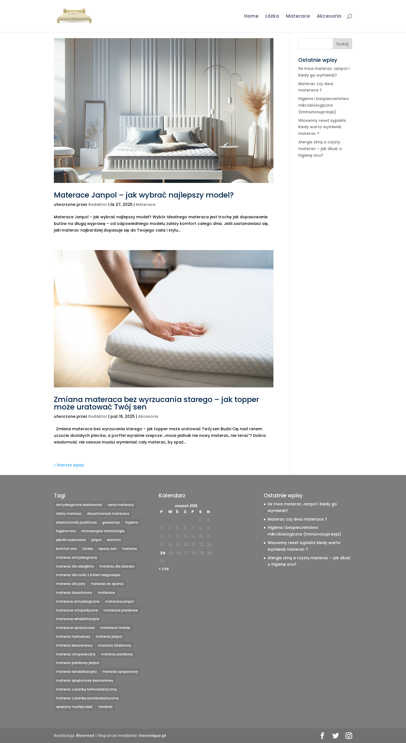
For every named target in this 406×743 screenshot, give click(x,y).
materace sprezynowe (75, 627)
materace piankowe (121, 610)
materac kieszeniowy (74, 645)
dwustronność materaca (108, 513)
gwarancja (111, 522)
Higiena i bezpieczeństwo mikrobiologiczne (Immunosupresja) (323, 105)
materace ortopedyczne (77, 610)
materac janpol (109, 636)
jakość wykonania (71, 539)
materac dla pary (70, 583)
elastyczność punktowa (76, 522)
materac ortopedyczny (76, 654)
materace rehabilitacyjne (77, 618)
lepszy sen (108, 548)
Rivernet (85, 735)
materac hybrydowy (73, 636)
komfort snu (66, 548)
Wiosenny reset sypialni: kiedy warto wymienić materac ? (322, 127)
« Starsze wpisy (69, 465)
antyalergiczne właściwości (79, 504)
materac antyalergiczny (76, 557)
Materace (298, 16)
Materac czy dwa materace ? (297, 519)
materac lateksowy (114, 645)
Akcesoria (329, 16)
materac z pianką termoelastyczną (86, 689)
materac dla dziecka (116, 566)
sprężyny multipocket (74, 706)
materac (129, 548)
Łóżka (272, 16)
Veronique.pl (152, 735)
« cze (164, 568)
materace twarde (115, 627)
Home (251, 16)
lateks (88, 548)
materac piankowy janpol (77, 662)
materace (106, 592)
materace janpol (119, 601)
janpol (96, 539)
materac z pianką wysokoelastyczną (87, 698)
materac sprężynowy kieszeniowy (84, 680)
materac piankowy (117, 654)
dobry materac (68, 513)
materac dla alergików (75, 566)
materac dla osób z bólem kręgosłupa (88, 575)
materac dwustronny (74, 592)
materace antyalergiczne (78, 601)
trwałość (105, 706)
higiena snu (66, 531)
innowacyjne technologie (103, 531)
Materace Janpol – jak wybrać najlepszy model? (144, 195)
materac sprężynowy (120, 671)
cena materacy (121, 504)
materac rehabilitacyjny (76, 671)
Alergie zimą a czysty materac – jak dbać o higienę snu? (320, 148)
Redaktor (97, 204)
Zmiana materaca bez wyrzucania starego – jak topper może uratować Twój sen (156, 403)
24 (162, 553)
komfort (114, 539)
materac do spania (107, 583)
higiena (131, 522)
